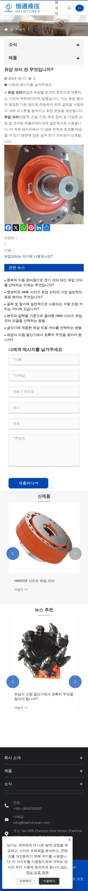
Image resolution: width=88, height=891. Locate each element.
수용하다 (49, 881)
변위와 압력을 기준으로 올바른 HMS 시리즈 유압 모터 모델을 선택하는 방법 (43, 318)
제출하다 (28, 483)
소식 (22, 29)
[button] (12, 553)
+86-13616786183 (27, 809)
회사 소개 (12, 758)
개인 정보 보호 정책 (46, 870)
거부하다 (25, 881)
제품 (8, 771)
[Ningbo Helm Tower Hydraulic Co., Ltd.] (28, 7)
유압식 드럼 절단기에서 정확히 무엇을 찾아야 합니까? (43, 337)
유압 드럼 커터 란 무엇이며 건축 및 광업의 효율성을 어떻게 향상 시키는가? (43, 697)
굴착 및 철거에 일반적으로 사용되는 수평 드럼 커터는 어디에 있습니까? (43, 307)
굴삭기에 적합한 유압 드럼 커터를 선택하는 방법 (44, 327)
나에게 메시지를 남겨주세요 (29, 85)
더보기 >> (21, 589)
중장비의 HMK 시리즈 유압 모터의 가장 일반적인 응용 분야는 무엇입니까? (43, 295)
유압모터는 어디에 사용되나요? (28, 256)
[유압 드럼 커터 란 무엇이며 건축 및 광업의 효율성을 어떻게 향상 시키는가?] (44, 651)
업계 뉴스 (37, 29)
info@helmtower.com (31, 823)
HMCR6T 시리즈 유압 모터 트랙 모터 (42, 581)
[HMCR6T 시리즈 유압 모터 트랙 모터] (44, 537)
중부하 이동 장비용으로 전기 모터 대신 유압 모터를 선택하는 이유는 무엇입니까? (43, 283)
